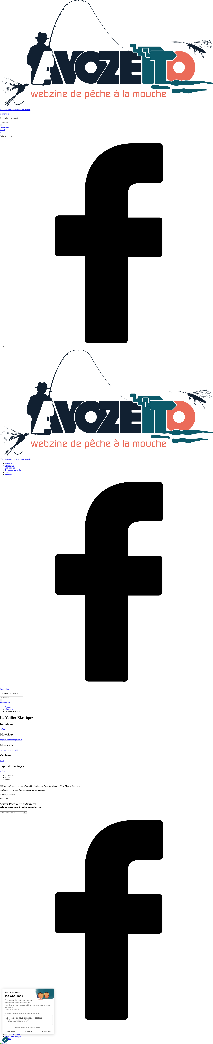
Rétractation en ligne (13, 1036)
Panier (2, 131)
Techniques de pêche (13, 470)
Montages (9, 463)
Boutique (8, 474)
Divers (7, 472)
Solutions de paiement (13, 1034)
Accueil (8, 707)
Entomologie (10, 468)
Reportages (9, 466)
